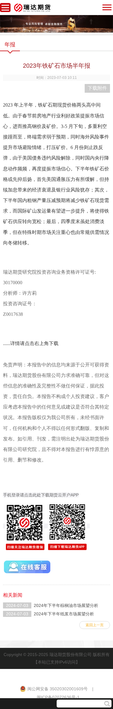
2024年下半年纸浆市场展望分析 (64, 613)
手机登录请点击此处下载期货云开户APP (41, 495)
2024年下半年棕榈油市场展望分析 (66, 605)
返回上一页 (95, 625)
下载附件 (97, 88)
